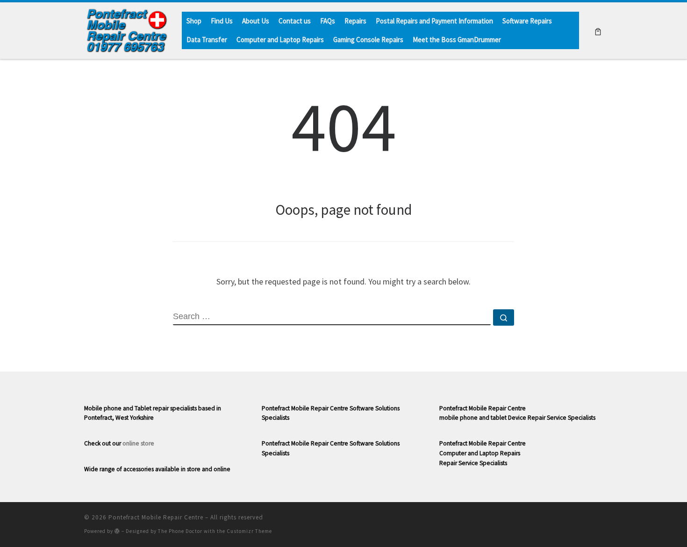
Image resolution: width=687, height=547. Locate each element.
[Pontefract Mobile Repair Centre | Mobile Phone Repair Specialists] (126, 28)
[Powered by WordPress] (117, 530)
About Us (255, 20)
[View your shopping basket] (598, 30)
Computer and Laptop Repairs (280, 39)
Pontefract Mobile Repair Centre (155, 517)
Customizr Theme (249, 531)
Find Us (222, 20)
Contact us (295, 20)
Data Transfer (206, 39)
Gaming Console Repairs (368, 39)
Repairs (355, 20)
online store (138, 443)
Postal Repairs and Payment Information (434, 20)
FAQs (327, 20)
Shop (193, 20)
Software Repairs (527, 20)
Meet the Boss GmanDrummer (457, 39)
